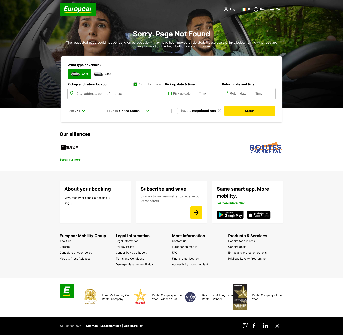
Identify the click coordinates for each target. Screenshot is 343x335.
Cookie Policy (133, 325)
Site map (92, 325)
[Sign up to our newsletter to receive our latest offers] (196, 212)
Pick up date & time (180, 84)
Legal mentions (110, 325)
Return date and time (238, 84)
